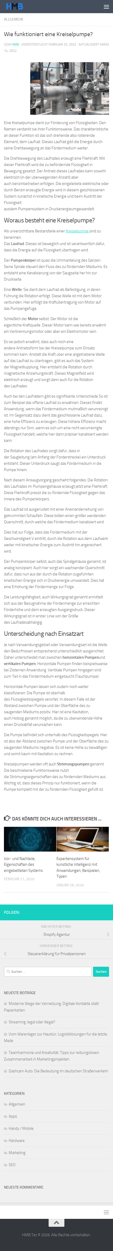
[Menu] (106, 6)
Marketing (17, 1152)
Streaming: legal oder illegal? (32, 1022)
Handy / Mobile (21, 1128)
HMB (15, 44)
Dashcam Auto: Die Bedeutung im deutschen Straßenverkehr (58, 1071)
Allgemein (13, 19)
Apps (13, 1116)
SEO (12, 1164)
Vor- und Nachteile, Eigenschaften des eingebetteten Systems (23, 864)
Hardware (17, 1140)
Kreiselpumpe (77, 231)
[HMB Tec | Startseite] (18, 6)
